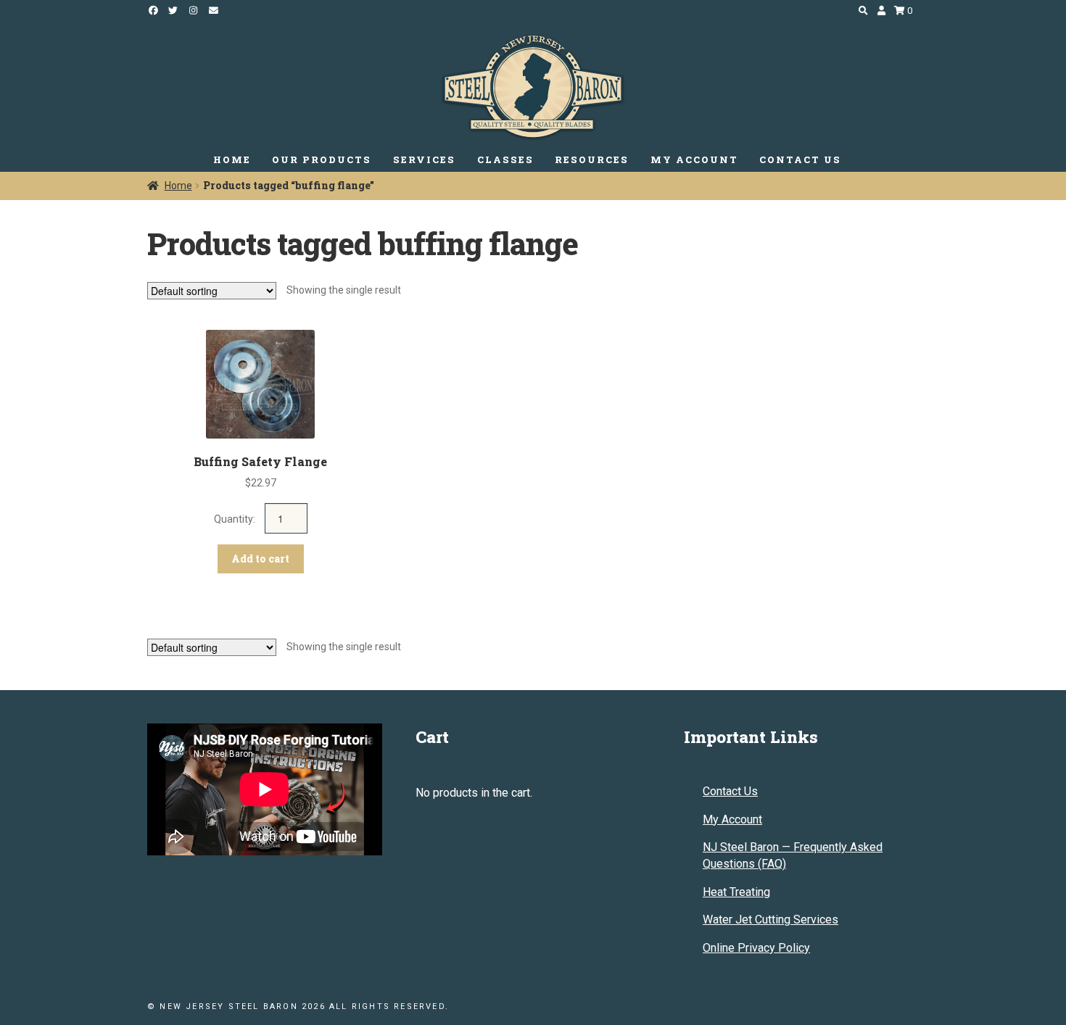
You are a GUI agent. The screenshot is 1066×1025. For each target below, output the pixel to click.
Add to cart (260, 558)
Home (178, 185)
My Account (732, 819)
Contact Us (730, 791)
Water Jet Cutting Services (770, 919)
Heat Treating (736, 892)
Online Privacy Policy (756, 948)
